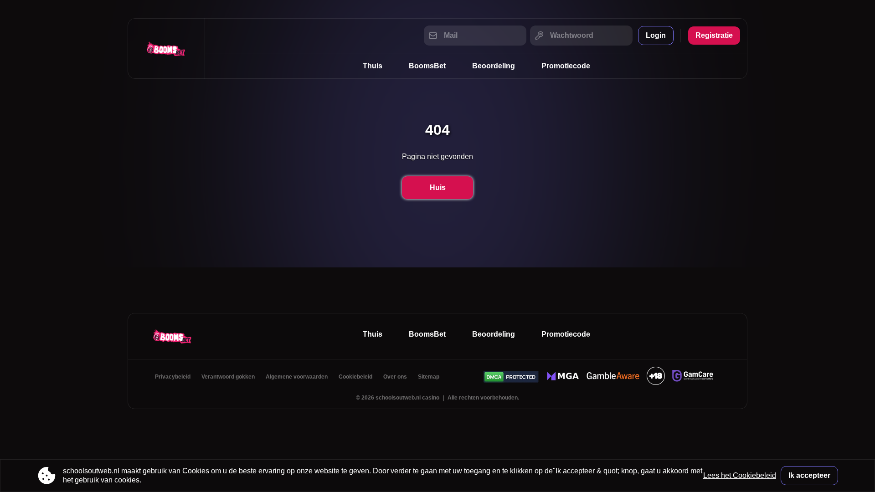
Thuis (372, 66)
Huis (438, 187)
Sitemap (428, 377)
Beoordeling (493, 66)
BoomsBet (427, 66)
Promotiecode (565, 66)
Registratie (714, 35)
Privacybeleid (172, 377)
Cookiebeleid (355, 377)
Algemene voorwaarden (297, 377)
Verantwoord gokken (228, 377)
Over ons (395, 377)
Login (656, 35)
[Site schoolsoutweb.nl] (166, 48)
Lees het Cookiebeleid (739, 475)
